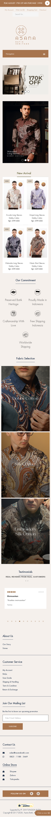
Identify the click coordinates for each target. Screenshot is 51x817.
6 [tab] (27, 621)
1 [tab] (8, 621)
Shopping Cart (32, 10)
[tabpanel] (25, 598)
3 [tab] (15, 621)
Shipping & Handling (11, 682)
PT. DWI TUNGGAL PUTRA (31, 810)
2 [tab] (11, 621)
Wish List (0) (20, 10)
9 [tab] (39, 621)
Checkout (42, 10)
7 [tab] (31, 621)
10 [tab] (43, 621)
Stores (5, 648)
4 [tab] (19, 621)
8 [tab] (35, 621)
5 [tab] (23, 621)
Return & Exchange (10, 690)
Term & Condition (10, 686)
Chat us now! (42, 813)
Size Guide (7, 678)
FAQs (5, 674)
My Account (9, 10)
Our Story (7, 644)
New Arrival (24, 173)
